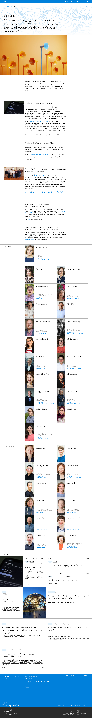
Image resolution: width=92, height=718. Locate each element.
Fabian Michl (40, 356)
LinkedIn (67, 675)
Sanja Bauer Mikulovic (75, 269)
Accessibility (85, 705)
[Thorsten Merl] (29, 541)
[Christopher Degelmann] (29, 471)
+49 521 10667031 (39, 350)
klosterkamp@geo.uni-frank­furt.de (75, 333)
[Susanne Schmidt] (61, 397)
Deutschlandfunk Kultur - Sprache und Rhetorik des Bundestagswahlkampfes (68, 597)
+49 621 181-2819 (70, 476)
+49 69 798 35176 (70, 332)
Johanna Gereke (72, 465)
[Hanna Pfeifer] (61, 379)
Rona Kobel (71, 500)
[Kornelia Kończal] (29, 344)
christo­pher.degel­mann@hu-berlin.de (44, 477)
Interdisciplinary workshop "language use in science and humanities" (20, 655)
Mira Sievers (71, 409)
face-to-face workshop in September (38, 121)
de (81, 1)
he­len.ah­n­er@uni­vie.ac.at (41, 280)
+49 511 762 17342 (39, 419)
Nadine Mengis (72, 339)
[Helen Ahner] (29, 274)
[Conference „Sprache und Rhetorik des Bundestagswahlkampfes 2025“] (34, 602)
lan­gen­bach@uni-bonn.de (73, 529)
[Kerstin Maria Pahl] (29, 379)
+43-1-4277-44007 (39, 280)
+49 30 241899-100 (9, 714)
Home (5, 1)
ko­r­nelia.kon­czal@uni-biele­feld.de (44, 350)
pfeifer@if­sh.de (70, 385)
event (29, 219)
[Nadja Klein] (29, 506)
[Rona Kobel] (61, 506)
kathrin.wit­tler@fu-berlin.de (42, 259)
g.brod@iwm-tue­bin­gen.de (73, 459)
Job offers (77, 705)
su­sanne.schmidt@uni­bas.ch (73, 403)
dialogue (32, 561)
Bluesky (73, 675)
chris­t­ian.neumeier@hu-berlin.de (74, 368)
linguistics (23, 650)
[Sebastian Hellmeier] (29, 327)
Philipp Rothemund (43, 391)
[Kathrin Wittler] (29, 253)
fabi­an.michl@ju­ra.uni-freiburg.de (43, 368)
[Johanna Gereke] (61, 471)
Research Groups (8, 6)
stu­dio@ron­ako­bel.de (72, 512)
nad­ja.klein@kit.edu (40, 512)
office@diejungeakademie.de (12, 713)
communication (68, 576)
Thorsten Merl (41, 535)
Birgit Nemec (71, 535)
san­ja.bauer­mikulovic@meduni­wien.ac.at (76, 280)
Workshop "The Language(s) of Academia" (34, 568)
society (4, 594)
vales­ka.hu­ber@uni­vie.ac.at (42, 494)
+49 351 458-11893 (70, 315)
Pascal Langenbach (73, 518)
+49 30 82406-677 (39, 384)
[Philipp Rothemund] (29, 397)
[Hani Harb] (61, 309)
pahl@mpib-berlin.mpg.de (41, 385)
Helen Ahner (51, 193)
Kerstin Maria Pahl (42, 374)
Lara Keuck (71, 483)
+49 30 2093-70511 (39, 476)
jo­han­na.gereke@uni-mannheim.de (75, 477)
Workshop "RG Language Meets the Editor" (66, 565)
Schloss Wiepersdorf (39, 176)
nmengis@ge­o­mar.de (71, 350)
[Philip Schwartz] (29, 414)
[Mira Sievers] (61, 414)
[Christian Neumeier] (61, 362)
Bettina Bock (40, 448)
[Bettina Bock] (29, 453)
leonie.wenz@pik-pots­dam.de (42, 438)
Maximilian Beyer (42, 286)
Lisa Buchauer (72, 286)
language (55, 561)
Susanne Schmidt (73, 391)
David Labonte (41, 191)
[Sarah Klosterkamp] (61, 327)
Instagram (86, 675)
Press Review (51, 592)
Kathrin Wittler (49, 191)
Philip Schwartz (34, 193)
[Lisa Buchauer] (61, 292)
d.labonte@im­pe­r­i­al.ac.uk (41, 529)
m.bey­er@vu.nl (39, 298)
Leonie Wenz (40, 426)
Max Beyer (56, 191)
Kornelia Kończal (42, 339)
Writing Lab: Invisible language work (64, 580)
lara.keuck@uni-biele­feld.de (73, 494)
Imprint (65, 705)
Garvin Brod (71, 448)
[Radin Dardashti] (29, 309)
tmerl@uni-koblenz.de (41, 547)
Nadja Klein (40, 500)
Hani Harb (71, 304)
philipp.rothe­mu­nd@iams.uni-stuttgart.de (45, 403)
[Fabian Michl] (29, 362)
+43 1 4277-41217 (39, 493)
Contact (59, 705)
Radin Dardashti (43, 193)
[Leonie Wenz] (29, 432)
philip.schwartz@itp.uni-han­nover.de (44, 420)
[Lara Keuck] (61, 488)
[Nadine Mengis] (61, 344)
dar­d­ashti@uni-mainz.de (41, 315)
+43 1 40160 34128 (70, 280)
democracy (9, 592)
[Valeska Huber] (29, 488)
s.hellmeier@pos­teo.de (41, 333)
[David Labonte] (29, 523)
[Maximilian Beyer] (29, 292)
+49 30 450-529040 (71, 546)
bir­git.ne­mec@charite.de (72, 547)
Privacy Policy (36, 681)
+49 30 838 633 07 (39, 258)
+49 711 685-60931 (39, 402)
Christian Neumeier (74, 356)
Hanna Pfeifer (72, 374)
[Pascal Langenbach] (61, 523)
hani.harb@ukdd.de (71, 315)
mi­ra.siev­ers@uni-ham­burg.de (73, 420)
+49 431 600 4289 (70, 350)
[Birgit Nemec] (61, 541)
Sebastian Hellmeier (43, 321)
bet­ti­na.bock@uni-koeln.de (42, 459)
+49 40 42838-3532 (71, 419)
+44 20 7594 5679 (39, 528)
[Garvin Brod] (61, 453)
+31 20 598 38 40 (39, 297)
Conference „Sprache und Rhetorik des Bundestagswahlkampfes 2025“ (10, 601)
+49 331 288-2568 (39, 437)
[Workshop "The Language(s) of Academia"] (11, 571)
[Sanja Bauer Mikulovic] (61, 274)
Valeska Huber (60, 193)
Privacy (70, 705)
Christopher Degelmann (44, 465)
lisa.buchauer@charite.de (73, 298)
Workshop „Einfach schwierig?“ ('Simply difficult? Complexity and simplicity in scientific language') (22, 630)
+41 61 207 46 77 (70, 402)
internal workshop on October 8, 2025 (39, 154)
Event (27, 561)
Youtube (79, 675)
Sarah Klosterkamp (73, 321)
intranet (67, 1)
